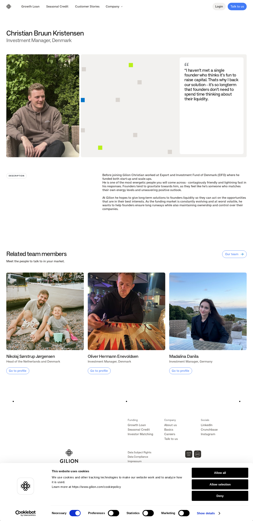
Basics (168, 429)
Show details (206, 513)
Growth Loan (137, 425)
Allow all (220, 472)
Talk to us (171, 439)
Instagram (208, 434)
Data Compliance (138, 456)
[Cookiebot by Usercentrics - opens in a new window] (25, 513)
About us (170, 425)
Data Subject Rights (139, 452)
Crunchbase (209, 429)
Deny (220, 496)
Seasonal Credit (139, 429)
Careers (169, 434)
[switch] (113, 513)
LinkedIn (206, 425)
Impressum (135, 461)
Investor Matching (140, 434)
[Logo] (8, 6)
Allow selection (220, 484)
